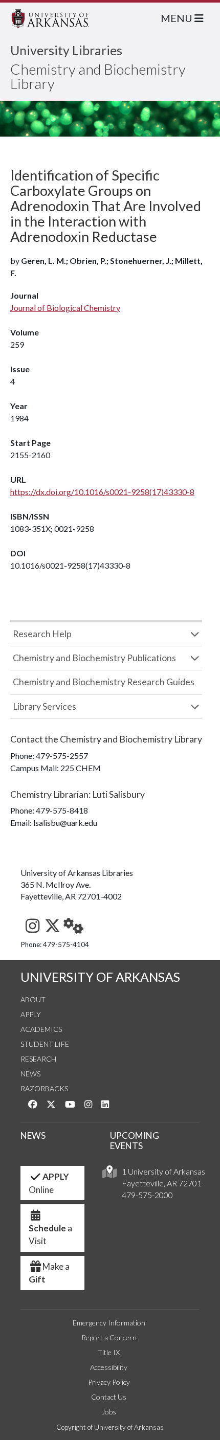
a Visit (50, 1235)
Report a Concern (109, 1337)
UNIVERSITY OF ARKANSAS (100, 977)
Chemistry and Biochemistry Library (98, 76)
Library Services (44, 706)
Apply (30, 1014)
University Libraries (66, 50)
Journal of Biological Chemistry (65, 307)
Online (49, 1183)
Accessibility (108, 1367)
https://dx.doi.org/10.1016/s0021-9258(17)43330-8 (102, 492)
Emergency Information (109, 1322)
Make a (49, 1273)
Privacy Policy (109, 1382)
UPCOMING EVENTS (134, 1141)
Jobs (109, 1411)
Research (38, 1058)
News (30, 1073)
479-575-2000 (147, 1195)
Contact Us (108, 1396)
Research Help (42, 633)
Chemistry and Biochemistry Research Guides (103, 682)
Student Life (44, 1044)
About (33, 999)
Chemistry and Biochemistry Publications (94, 657)
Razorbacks (44, 1088)
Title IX (109, 1352)
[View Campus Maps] (109, 1174)
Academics (41, 1029)
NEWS (33, 1135)
